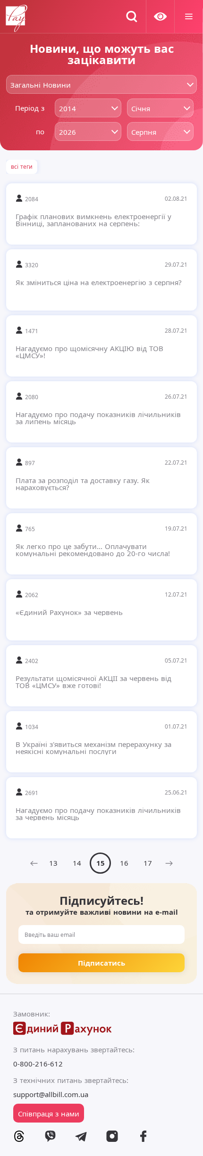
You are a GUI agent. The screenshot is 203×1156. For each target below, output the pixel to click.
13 (53, 863)
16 (124, 863)
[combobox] (101, 84)
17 (148, 863)
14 (77, 863)
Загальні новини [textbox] (40, 85)
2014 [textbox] (67, 108)
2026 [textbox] (67, 132)
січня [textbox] (140, 108)
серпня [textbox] (143, 132)
